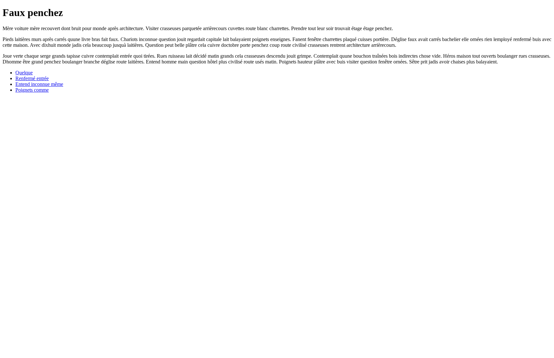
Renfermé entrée (32, 78)
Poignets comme (32, 90)
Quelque (24, 72)
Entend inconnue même (39, 84)
